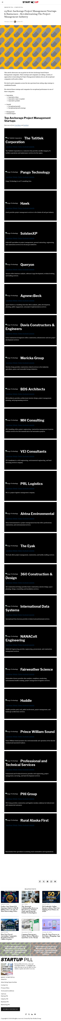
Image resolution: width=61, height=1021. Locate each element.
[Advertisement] (30, 839)
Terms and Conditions (7, 991)
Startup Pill (19, 7)
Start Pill (20, 21)
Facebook (26, 147)
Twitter (20, 147)
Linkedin (31, 147)
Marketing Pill (5, 1004)
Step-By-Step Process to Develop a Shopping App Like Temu (51, 936)
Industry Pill (9, 7)
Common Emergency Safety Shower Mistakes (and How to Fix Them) (30, 936)
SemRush (26, 125)
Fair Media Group (35, 1018)
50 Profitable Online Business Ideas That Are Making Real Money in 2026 (51, 909)
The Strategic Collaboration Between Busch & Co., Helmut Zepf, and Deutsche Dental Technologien (30, 910)
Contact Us (4, 985)
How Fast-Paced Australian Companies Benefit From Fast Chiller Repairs (9, 937)
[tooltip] (39, 881)
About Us (4, 979)
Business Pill (4, 1002)
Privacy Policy (5, 988)
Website (15, 147)
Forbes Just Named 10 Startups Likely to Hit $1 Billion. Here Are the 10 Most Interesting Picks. (9, 909)
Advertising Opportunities (9, 982)
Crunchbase (17, 125)
